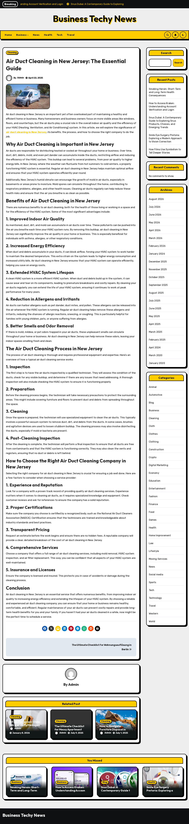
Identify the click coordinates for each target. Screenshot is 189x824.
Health (48, 34)
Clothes (153, 433)
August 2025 (156, 292)
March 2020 (155, 355)
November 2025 (158, 269)
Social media (156, 574)
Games (153, 519)
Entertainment (157, 488)
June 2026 (155, 214)
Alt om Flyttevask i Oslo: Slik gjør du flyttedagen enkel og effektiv (24, 725)
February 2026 (157, 246)
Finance (153, 504)
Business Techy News (94, 18)
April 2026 (155, 230)
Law (151, 543)
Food (151, 512)
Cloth (152, 426)
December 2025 (158, 261)
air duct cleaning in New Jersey (26, 132)
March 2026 (155, 238)
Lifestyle (154, 551)
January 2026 (157, 253)
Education (155, 480)
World (152, 621)
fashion (153, 496)
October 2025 (156, 277)
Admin (20, 78)
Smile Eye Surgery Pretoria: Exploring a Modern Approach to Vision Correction (165, 138)
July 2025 (154, 300)
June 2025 (155, 308)
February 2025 (157, 339)
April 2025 (155, 324)
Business (21, 34)
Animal (153, 387)
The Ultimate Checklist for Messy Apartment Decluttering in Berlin (69, 729)
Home (8, 34)
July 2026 (155, 206)
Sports (152, 582)
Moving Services (158, 558)
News (36, 34)
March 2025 (155, 331)
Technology (155, 598)
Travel (71, 34)
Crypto (153, 457)
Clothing (154, 441)
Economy (154, 473)
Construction (156, 449)
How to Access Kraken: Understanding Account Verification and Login (162, 106)
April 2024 (155, 347)
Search (166, 53)
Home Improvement (160, 535)
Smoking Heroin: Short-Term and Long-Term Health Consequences (165, 92)
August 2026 (156, 199)
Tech (59, 34)
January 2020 (157, 363)
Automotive (155, 394)
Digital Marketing (158, 465)
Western (153, 613)
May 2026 (154, 222)
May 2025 (154, 316)
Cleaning (12, 52)
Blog (151, 402)
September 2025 (158, 285)
